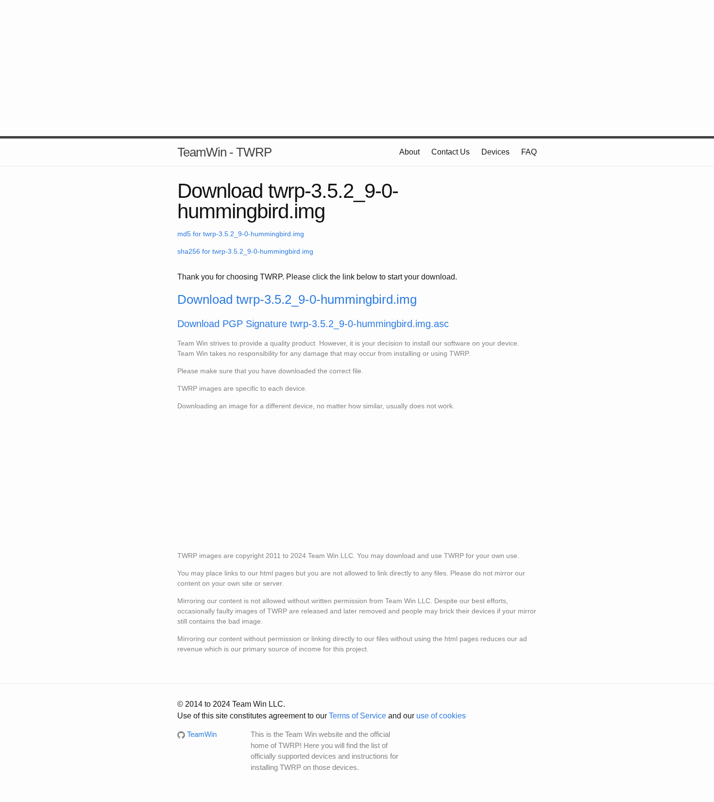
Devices (495, 152)
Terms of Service (357, 716)
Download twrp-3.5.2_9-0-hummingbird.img (297, 299)
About (409, 152)
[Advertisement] (357, 68)
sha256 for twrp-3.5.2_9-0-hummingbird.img (245, 251)
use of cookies (441, 716)
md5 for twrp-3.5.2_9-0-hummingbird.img (240, 234)
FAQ (529, 152)
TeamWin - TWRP (224, 152)
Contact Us (450, 152)
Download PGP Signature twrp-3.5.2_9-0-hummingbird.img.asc (313, 323)
